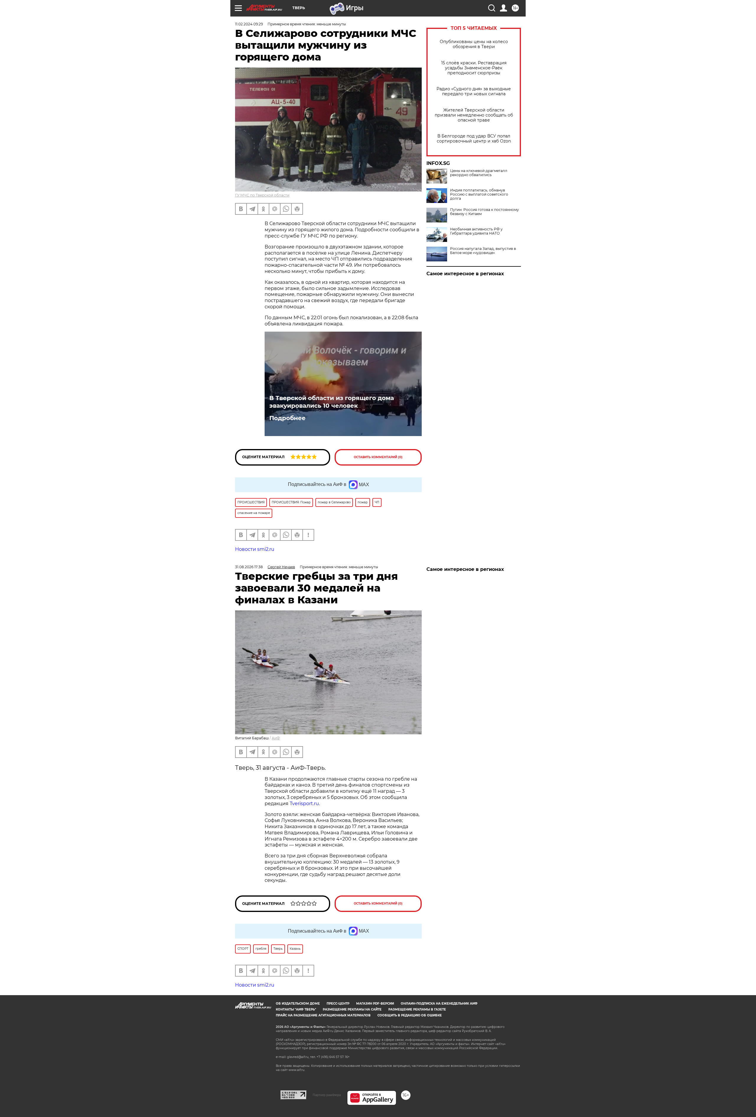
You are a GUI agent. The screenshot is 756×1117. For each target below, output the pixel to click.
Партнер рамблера (327, 1095)
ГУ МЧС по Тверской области (262, 195)
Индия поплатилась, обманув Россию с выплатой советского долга (479, 194)
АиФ (276, 738)
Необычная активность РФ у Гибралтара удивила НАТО (476, 231)
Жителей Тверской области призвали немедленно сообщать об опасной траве (474, 115)
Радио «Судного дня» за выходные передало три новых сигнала (473, 91)
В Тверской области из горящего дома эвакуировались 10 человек (331, 401)
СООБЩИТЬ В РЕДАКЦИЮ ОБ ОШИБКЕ (409, 1015)
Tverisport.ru (304, 803)
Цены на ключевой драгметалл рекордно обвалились (478, 173)
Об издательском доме (298, 1003)
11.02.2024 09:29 (249, 24)
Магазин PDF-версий (375, 1003)
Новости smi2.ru (254, 549)
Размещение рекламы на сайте (352, 1009)
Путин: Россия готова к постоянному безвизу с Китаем (484, 212)
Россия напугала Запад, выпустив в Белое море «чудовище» (483, 251)
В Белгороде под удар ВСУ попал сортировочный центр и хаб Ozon (474, 139)
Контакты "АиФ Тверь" (296, 1009)
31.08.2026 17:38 (249, 567)
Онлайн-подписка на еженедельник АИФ (439, 1003)
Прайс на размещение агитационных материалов (323, 1015)
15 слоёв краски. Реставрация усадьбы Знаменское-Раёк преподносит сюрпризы (473, 68)
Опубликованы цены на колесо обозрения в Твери (474, 44)
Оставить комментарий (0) (378, 457)
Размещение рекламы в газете (417, 1009)
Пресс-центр (338, 1003)
